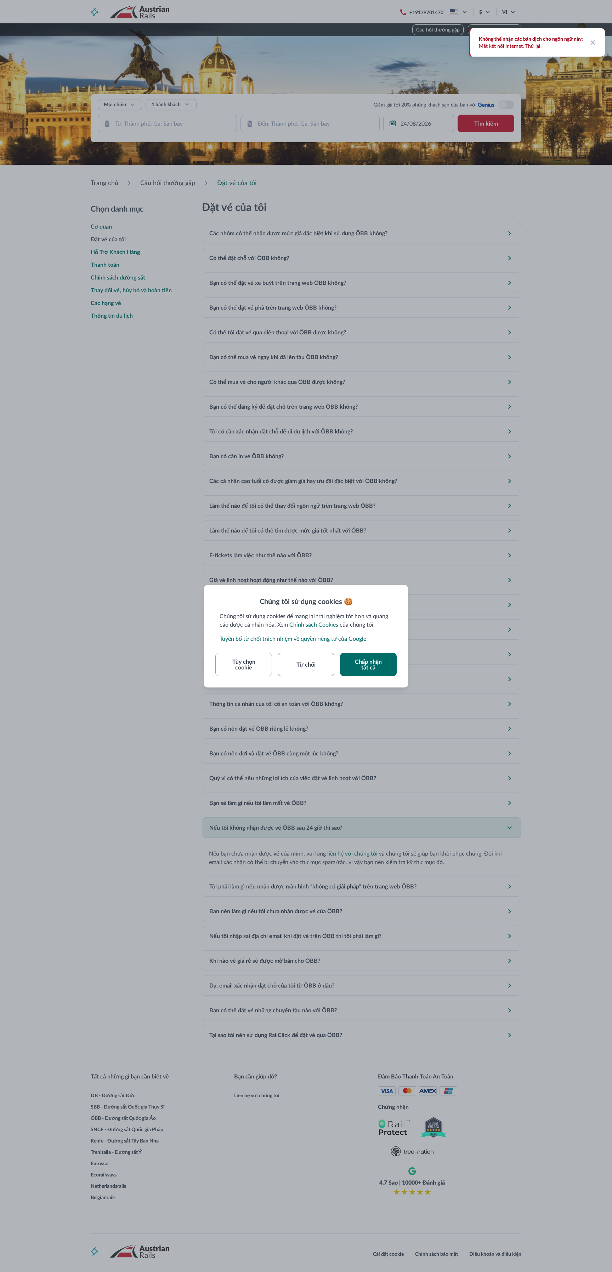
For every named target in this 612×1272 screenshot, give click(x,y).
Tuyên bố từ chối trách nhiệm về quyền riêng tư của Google (293, 638)
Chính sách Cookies (313, 624)
